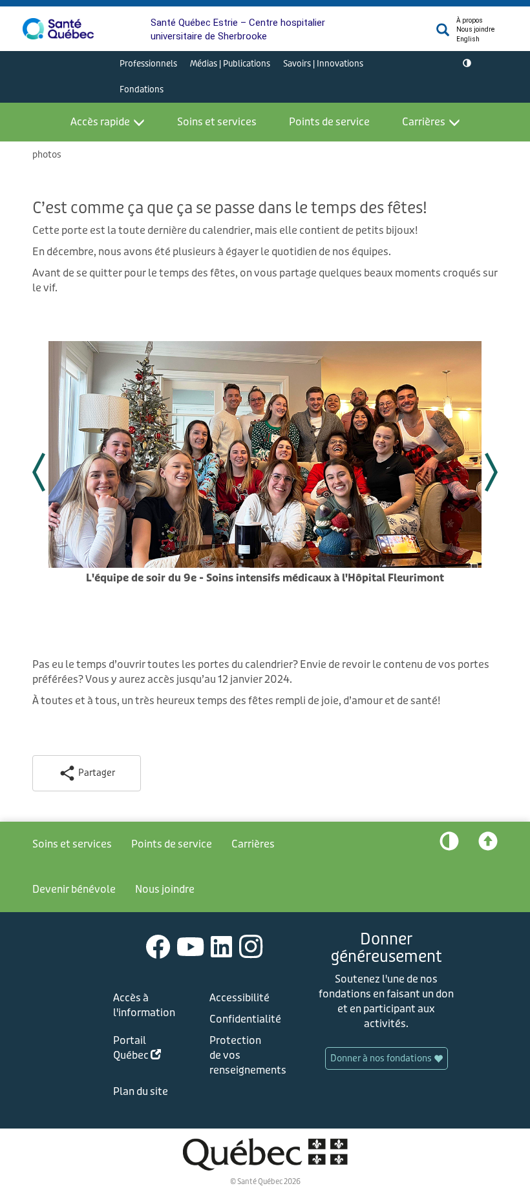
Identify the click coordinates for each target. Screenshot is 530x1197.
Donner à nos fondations (382, 1058)
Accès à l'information (144, 1005)
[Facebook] (158, 946)
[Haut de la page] (488, 844)
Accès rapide (100, 122)
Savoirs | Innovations (323, 63)
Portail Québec (146, 1050)
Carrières (423, 122)
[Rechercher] (442, 33)
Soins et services (217, 122)
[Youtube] (190, 946)
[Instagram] (251, 946)
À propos (469, 20)
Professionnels (148, 63)
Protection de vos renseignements (243, 1055)
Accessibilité (239, 997)
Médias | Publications (230, 63)
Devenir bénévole (74, 889)
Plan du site (140, 1091)
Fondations (142, 89)
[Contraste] (467, 64)
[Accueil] (58, 28)
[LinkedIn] (222, 946)
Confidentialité (243, 1019)
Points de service (329, 122)
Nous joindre (475, 29)
